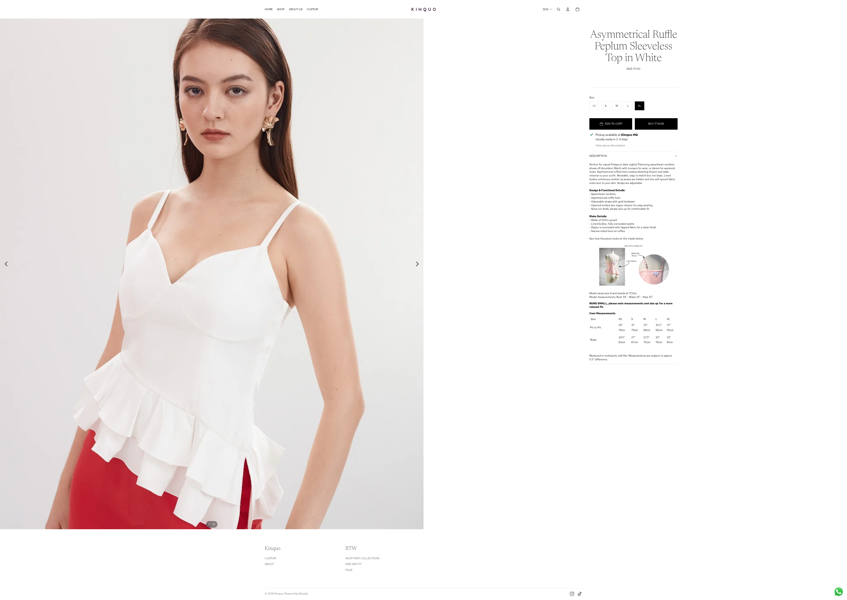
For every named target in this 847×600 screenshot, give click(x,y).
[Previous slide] (5, 264)
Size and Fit (353, 564)
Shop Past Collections (362, 558)
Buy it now (656, 123)
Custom (270, 558)
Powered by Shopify (296, 593)
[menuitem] (269, 9)
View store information (610, 145)
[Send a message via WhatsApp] (839, 592)
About (269, 564)
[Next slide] (419, 264)
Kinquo (279, 593)
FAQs (348, 570)
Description (598, 156)
